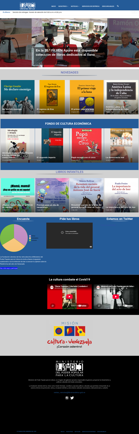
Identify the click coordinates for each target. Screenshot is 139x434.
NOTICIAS (74, 6)
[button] (117, 6)
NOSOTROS (62, 6)
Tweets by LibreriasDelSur (108, 225)
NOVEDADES (69, 72)
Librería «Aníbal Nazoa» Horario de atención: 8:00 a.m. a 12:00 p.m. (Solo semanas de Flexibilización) (51, 12)
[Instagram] (67, 398)
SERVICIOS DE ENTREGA (90, 6)
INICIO (53, 6)
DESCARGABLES (108, 6)
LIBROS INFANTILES (69, 172)
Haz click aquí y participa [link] (8, 268)
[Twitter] (72, 398)
